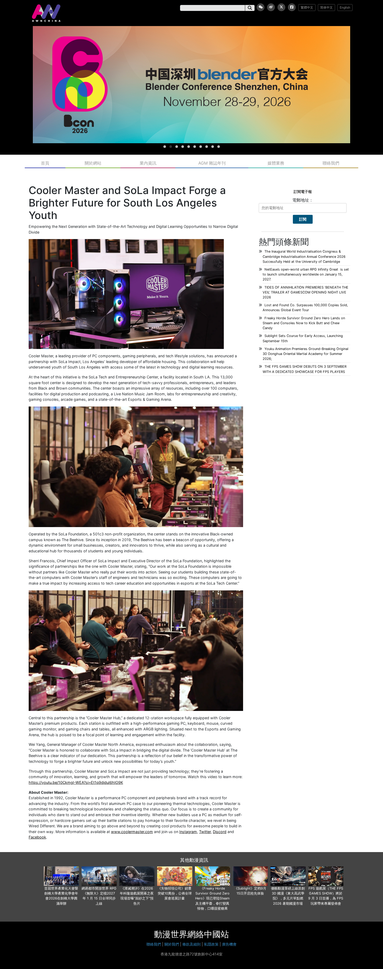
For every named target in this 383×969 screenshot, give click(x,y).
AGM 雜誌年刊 (212, 163)
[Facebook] (292, 7)
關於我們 (171, 944)
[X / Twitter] (281, 7)
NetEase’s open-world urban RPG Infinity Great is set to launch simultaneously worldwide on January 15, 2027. (306, 274)
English (345, 7)
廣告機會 (229, 944)
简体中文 (326, 7)
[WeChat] (260, 7)
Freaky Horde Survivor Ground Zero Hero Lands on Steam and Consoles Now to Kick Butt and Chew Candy (304, 323)
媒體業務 (276, 163)
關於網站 (93, 163)
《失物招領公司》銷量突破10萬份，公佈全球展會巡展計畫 (175, 893)
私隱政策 (211, 944)
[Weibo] (271, 7)
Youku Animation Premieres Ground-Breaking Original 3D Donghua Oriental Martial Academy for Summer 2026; (305, 354)
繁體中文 (307, 7)
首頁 (45, 163)
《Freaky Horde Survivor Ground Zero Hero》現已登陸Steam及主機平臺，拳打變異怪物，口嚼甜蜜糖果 (212, 898)
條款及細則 (191, 944)
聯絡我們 (331, 163)
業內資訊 (148, 163)
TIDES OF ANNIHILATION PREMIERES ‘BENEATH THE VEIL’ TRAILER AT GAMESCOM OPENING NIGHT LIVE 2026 (305, 292)
